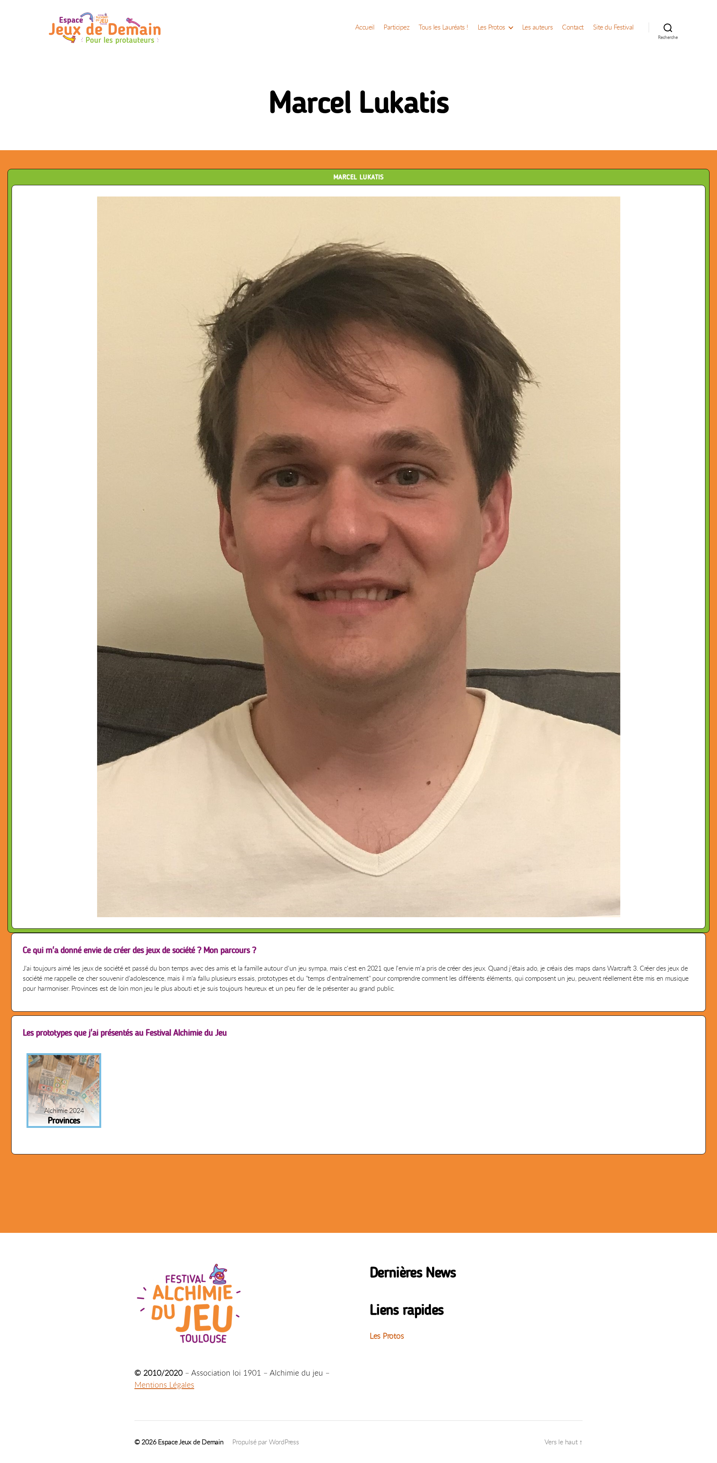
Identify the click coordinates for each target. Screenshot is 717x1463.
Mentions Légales (164, 1384)
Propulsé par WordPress (265, 1441)
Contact (573, 27)
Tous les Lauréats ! (443, 27)
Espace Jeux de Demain (190, 1441)
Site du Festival (613, 27)
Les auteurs (537, 27)
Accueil (365, 27)
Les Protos (491, 27)
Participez (396, 27)
